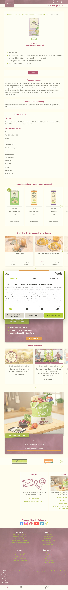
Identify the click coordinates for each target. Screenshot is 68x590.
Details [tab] (34, 278)
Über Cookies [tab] (54, 278)
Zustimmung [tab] (13, 278)
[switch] (26, 309)
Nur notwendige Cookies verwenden (14, 315)
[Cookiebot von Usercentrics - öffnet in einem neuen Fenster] (56, 273)
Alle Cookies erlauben (53, 315)
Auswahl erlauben (34, 315)
